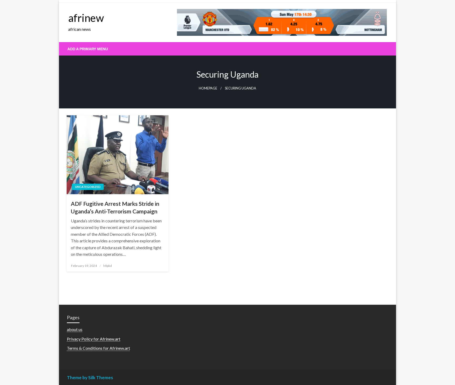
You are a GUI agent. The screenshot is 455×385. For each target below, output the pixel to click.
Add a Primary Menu (87, 49)
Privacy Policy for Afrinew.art (93, 338)
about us (74, 329)
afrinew (86, 18)
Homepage (208, 88)
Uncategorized (88, 186)
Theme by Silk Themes (90, 377)
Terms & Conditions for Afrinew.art (98, 348)
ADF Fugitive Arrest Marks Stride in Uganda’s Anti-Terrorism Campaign (115, 207)
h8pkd (107, 266)
